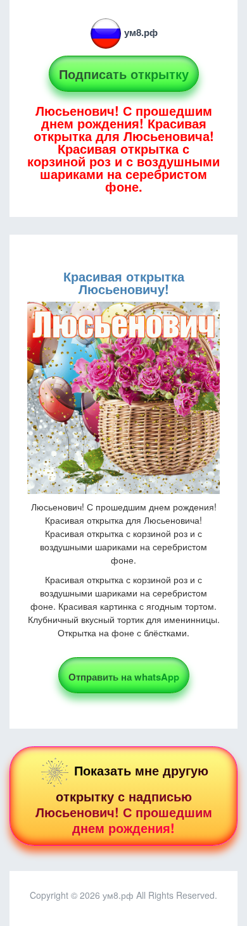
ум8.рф (141, 32)
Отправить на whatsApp (123, 677)
